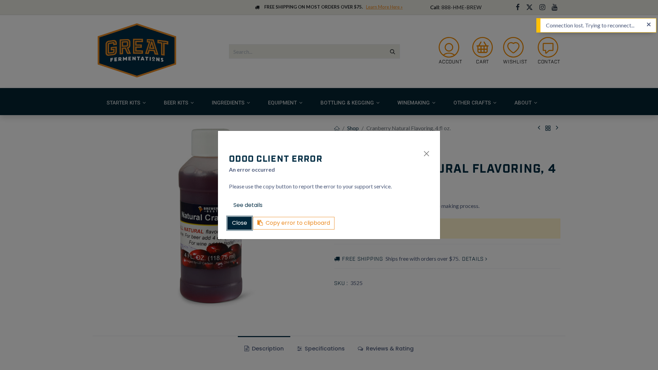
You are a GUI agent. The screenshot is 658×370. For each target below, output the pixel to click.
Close (239, 223)
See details (248, 205)
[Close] (426, 153)
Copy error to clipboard (298, 223)
